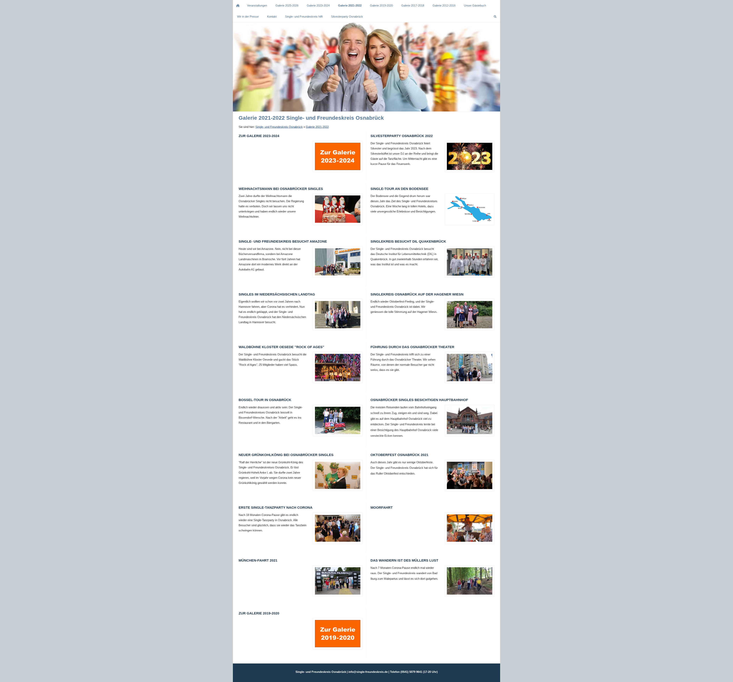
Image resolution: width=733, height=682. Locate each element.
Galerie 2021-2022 (317, 126)
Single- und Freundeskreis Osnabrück (279, 126)
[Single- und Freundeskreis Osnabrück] (238, 5)
